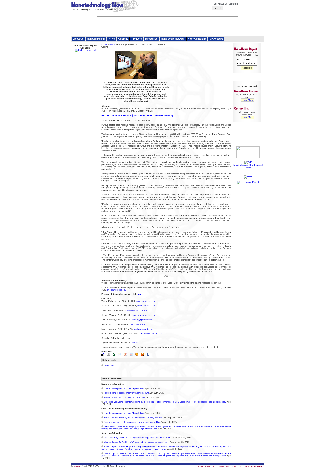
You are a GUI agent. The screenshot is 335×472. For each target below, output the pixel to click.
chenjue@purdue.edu (137, 310)
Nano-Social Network (172, 38)
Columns (123, 38)
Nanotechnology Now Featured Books (248, 166)
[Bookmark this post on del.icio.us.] (103, 355)
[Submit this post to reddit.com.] (132, 355)
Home (104, 44)
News (112, 38)
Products (137, 38)
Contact (134, 342)
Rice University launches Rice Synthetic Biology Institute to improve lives (138, 437)
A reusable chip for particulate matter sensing (125, 397)
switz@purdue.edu (138, 324)
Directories (151, 38)
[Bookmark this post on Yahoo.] (126, 355)
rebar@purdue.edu (146, 306)
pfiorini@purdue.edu (116, 290)
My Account (216, 38)
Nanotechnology (96, 38)
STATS (234, 466)
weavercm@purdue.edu (144, 315)
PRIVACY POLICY (206, 466)
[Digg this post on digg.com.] (109, 355)
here (139, 294)
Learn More (247, 100)
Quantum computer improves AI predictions (124, 388)
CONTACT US (223, 466)
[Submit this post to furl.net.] (143, 355)
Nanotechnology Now (105, 7)
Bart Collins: (109, 365)
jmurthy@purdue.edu (142, 319)
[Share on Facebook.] (148, 355)
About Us (78, 38)
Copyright (77, 466)
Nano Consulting (197, 38)
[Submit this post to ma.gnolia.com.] (137, 355)
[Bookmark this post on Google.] (120, 355)
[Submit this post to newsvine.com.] (115, 355)
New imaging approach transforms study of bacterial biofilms (132, 422)
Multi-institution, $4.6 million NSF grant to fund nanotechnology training (136, 442)
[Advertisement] (248, 261)
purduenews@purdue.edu (151, 333)
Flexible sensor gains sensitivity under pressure (126, 393)
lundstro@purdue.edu (144, 329)
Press (112, 44)
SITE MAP (244, 466)
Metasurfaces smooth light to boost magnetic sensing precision (133, 417)
